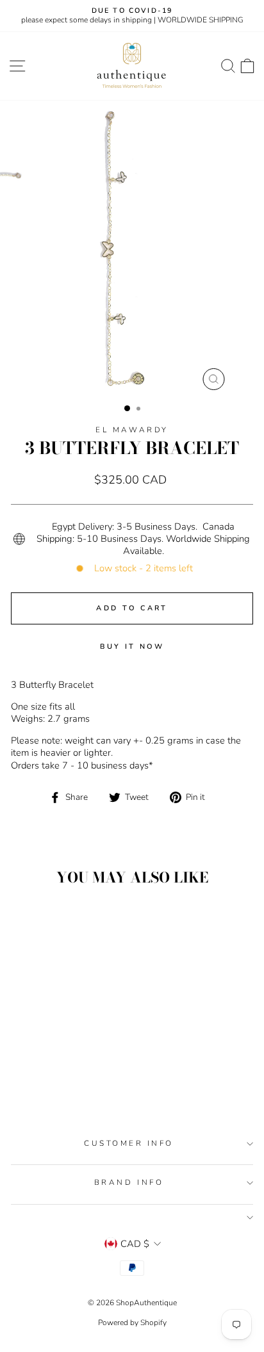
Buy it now (132, 646)
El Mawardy (131, 430)
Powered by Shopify (132, 1322)
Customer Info (129, 1143)
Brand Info (128, 1182)
